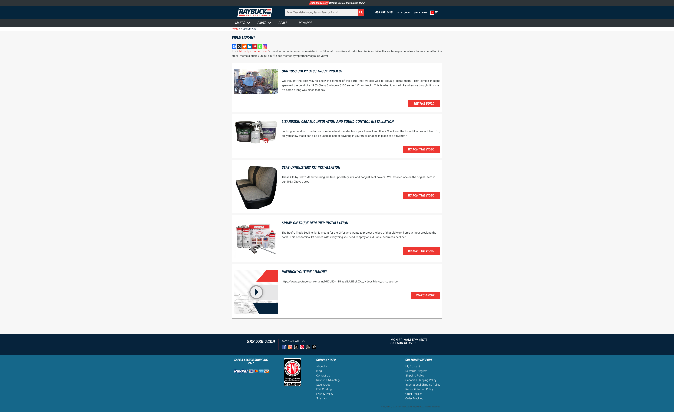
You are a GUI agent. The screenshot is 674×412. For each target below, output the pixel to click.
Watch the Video (421, 195)
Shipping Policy (414, 375)
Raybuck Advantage (328, 380)
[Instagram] (265, 46)
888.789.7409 (384, 12)
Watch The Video (421, 149)
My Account (404, 12)
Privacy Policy (324, 393)
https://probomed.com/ (254, 51)
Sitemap (321, 398)
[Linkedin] (249, 46)
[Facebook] (234, 46)
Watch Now (425, 295)
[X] (239, 46)
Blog (319, 371)
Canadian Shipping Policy (420, 380)
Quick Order (420, 12)
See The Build (423, 103)
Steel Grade (323, 384)
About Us (322, 366)
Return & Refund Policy (419, 389)
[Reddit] (244, 46)
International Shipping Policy (422, 384)
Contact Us (323, 375)
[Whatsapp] (259, 46)
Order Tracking (414, 398)
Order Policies (413, 393)
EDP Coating (324, 389)
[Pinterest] (254, 46)
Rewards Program (416, 371)
